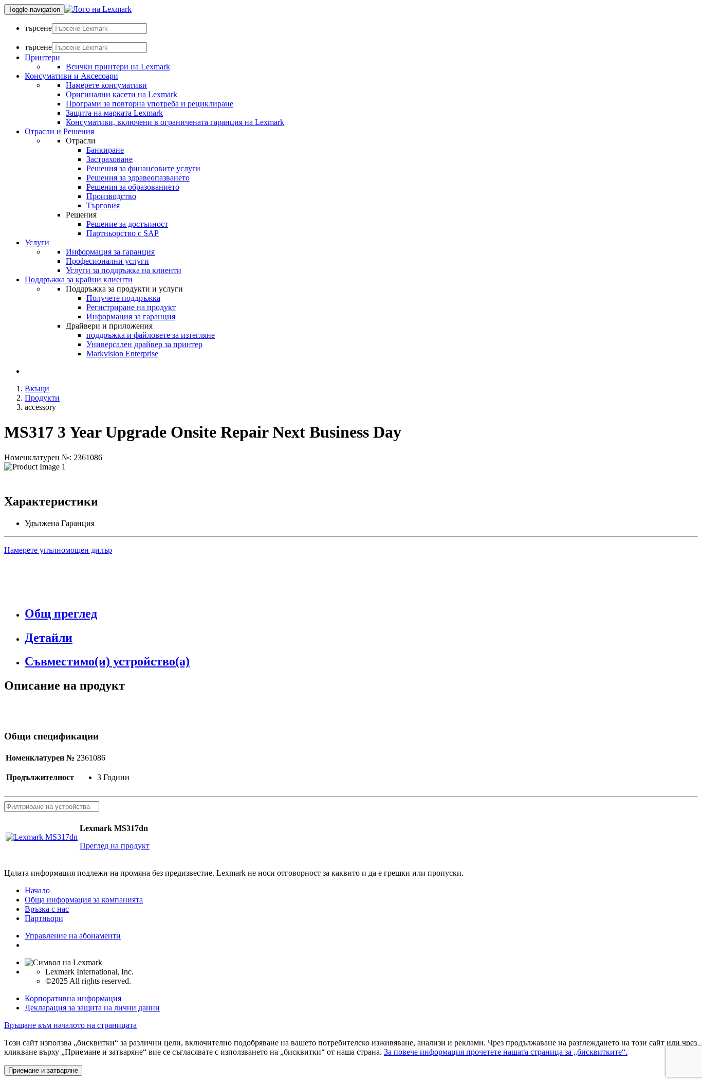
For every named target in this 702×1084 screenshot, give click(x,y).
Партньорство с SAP (122, 233)
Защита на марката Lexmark (114, 113)
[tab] (361, 614)
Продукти (42, 397)
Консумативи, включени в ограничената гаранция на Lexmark (175, 122)
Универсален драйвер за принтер (144, 344)
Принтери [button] (42, 57)
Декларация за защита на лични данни (92, 1007)
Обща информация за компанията (84, 899)
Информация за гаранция (110, 251)
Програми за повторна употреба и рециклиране (149, 103)
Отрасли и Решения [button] (59, 131)
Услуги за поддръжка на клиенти (123, 270)
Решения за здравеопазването (138, 177)
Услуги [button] (37, 242)
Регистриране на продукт (131, 307)
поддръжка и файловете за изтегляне (150, 335)
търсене (38, 28)
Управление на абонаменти (73, 935)
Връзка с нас (47, 909)
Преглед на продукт (115, 845)
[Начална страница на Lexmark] (98, 9)
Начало (37, 890)
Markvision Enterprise (122, 353)
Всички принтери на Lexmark (118, 66)
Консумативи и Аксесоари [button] (71, 75)
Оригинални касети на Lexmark (121, 94)
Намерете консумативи (106, 85)
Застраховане (109, 159)
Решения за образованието (132, 187)
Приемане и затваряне (43, 1070)
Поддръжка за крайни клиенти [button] (79, 279)
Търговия (103, 205)
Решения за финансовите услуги (143, 168)
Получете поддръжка (123, 298)
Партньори (44, 918)
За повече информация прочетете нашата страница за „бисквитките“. (505, 1051)
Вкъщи (37, 388)
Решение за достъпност (127, 224)
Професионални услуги (107, 261)
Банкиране (105, 150)
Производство (111, 196)
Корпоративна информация (73, 998)
